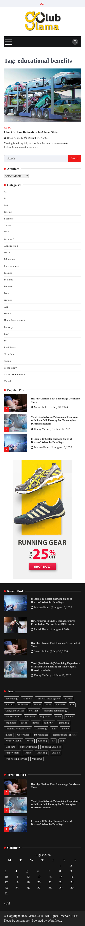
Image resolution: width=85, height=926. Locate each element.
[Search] (75, 42)
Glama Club (35, 916)
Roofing (42, 740)
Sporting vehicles (51, 746)
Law (6, 334)
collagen (34, 710)
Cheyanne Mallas (15, 710)
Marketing (41, 728)
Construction (11, 246)
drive (58, 716)
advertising (12, 698)
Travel (7, 381)
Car (72, 704)
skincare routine (28, 746)
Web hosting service (16, 758)
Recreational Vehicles (64, 734)
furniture (49, 722)
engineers (11, 722)
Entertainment (11, 266)
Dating (7, 252)
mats (54, 728)
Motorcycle (23, 734)
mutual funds (41, 734)
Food (6, 293)
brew (48, 704)
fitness (35, 722)
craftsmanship (13, 716)
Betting (8, 212)
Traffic (27, 752)
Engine (70, 716)
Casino (7, 225)
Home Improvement (14, 320)
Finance (8, 286)
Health (7, 313)
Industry (8, 327)
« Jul (7, 903)
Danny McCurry (43, 429)
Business (8, 218)
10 (6, 876)
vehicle (56, 752)
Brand (37, 704)
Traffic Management (15, 374)
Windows (37, 758)
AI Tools (27, 698)
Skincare (10, 746)
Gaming (8, 300)
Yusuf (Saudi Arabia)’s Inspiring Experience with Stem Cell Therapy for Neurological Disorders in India (55, 420)
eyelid (24, 722)
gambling (64, 722)
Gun (6, 307)
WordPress (54, 920)
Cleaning (9, 239)
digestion (45, 716)
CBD (6, 232)
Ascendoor (23, 920)
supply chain (12, 752)
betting (9, 704)
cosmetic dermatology (55, 710)
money (65, 728)
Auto (7, 127)
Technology (10, 367)
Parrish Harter (41, 629)
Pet (5, 340)
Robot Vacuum (14, 740)
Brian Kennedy (15, 138)
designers (30, 716)
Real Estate (10, 347)
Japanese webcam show (18, 728)
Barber (68, 698)
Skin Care (9, 354)
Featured (8, 279)
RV (53, 740)
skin (62, 740)
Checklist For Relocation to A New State (31, 132)
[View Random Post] (42, 3)
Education (9, 259)
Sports (7, 361)
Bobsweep (23, 704)
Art (5, 198)
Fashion (8, 273)
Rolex (29, 740)
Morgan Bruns (42, 447)
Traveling (41, 752)
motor (9, 734)
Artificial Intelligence (48, 698)
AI (5, 191)
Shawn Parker (41, 407)
